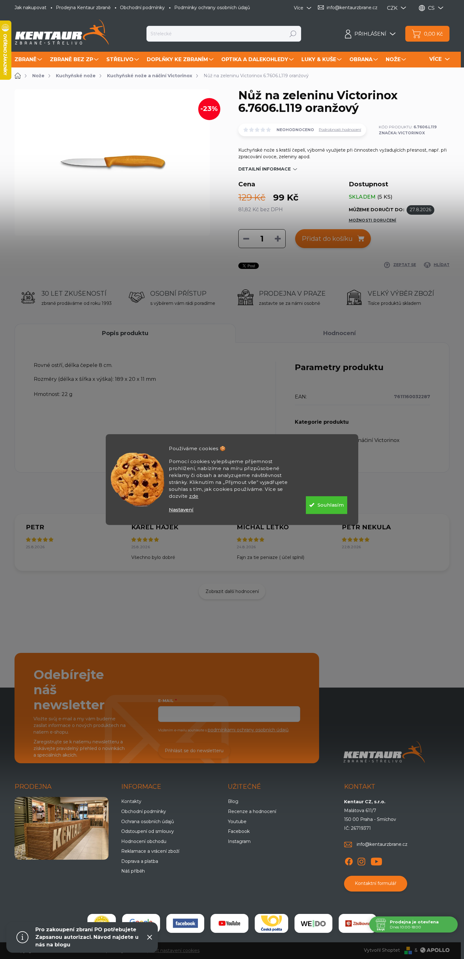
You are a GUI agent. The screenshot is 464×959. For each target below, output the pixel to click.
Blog (233, 801)
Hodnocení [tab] (339, 333)
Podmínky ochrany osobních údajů (212, 7)
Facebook (239, 831)
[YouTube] (376, 860)
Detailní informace (264, 169)
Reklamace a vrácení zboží (150, 851)
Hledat (293, 34)
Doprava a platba (139, 861)
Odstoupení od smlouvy (147, 831)
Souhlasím (331, 505)
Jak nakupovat (30, 7)
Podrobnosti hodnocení (340, 129)
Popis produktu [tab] (125, 333)
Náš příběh (133, 871)
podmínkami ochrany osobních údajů (248, 730)
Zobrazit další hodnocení (232, 591)
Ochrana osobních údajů (147, 821)
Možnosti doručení (372, 220)
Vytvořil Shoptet (382, 950)
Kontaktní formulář (375, 883)
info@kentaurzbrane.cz (382, 844)
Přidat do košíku (327, 238)
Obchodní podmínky (142, 7)
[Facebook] (349, 860)
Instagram (239, 841)
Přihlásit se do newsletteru (194, 750)
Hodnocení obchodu (143, 841)
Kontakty (131, 801)
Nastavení (181, 509)
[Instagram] (361, 860)
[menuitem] (29, 59)
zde (194, 496)
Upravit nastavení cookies (171, 950)
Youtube (237, 821)
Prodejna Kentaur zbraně (83, 7)
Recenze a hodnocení (252, 811)
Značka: (402, 133)
